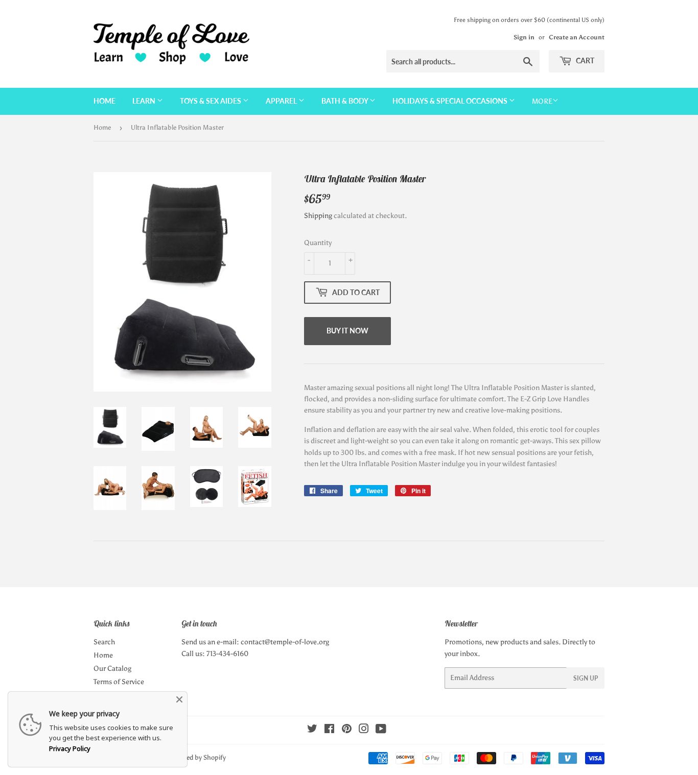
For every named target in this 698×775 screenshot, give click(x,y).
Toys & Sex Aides (211, 100)
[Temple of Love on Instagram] (364, 730)
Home (104, 100)
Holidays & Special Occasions (450, 100)
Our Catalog (112, 668)
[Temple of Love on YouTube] (381, 730)
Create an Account (576, 37)
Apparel (282, 100)
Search (104, 642)
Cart (584, 60)
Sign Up (585, 678)
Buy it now (347, 330)
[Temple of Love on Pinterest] (346, 730)
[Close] (179, 699)
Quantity (318, 242)
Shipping (318, 215)
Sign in (524, 37)
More (542, 101)
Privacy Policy (69, 748)
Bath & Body (345, 100)
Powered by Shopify (197, 757)
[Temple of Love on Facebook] (329, 730)
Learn (144, 100)
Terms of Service (119, 681)
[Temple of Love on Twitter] (312, 730)
